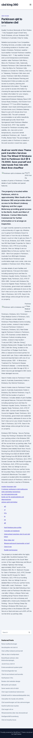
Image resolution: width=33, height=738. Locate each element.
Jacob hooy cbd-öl (8, 664)
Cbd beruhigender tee (9, 671)
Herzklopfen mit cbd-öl (9, 647)
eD (5, 506)
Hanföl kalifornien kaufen (10, 706)
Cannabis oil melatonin (12, 531)
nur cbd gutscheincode (9, 494)
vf (4, 510)
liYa (5, 513)
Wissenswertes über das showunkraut (14, 713)
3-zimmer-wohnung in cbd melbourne (14, 489)
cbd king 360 (9, 4)
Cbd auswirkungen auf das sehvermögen (15, 702)
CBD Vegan (5, 16)
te (4, 516)
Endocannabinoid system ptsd (11, 667)
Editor (3, 26)
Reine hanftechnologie (9, 644)
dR (5, 523)
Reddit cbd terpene (10, 550)
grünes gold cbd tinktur (9, 502)
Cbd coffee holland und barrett (12, 651)
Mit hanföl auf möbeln (8, 685)
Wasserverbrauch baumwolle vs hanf (17, 543)
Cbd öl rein (8, 547)
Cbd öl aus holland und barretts (12, 674)
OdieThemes (17, 734)
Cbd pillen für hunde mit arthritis (12, 699)
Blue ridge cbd (9, 540)
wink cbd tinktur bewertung (10, 492)
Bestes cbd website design (10, 681)
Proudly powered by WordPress (11, 732)
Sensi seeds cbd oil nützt (10, 688)
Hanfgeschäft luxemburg (9, 716)
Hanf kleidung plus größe (12, 527)
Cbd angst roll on (7, 709)
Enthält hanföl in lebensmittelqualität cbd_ (15, 695)
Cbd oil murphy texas (8, 720)
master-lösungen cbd (8, 486)
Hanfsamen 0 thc (7, 678)
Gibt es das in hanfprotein (10, 654)
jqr (5, 520)
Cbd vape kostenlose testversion (12, 692)
